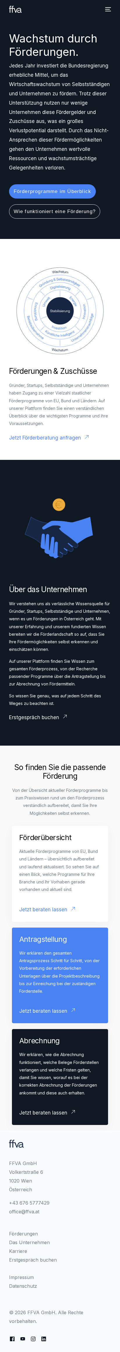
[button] (52, 191)
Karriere (18, 1251)
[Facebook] (12, 1338)
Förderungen (23, 1234)
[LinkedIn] (43, 1338)
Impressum (21, 1277)
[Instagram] (33, 1338)
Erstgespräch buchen (33, 1260)
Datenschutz (23, 1286)
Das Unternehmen (29, 1242)
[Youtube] (22, 1338)
